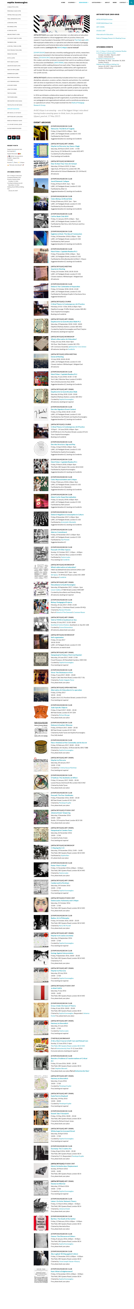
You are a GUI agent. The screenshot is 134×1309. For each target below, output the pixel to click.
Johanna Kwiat (64, 1209)
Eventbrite (71, 349)
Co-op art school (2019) (14, 124)
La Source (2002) (12, 85)
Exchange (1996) (12, 26)
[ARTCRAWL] (59, 62)
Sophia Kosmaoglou (66, 399)
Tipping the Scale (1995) (14, 14)
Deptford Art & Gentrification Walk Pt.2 (66, 322)
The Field (78, 40)
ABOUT (107, 2)
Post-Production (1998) (14, 50)
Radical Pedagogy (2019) (14, 120)
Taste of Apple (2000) (13, 69)
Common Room (79, 612)
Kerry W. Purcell (65, 926)
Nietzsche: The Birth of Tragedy (63, 129)
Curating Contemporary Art (105, 59)
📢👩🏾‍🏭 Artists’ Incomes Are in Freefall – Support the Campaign (15, 158)
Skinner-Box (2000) (12, 73)
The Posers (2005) (12, 97)
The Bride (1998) (11, 42)
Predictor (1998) (12, 54)
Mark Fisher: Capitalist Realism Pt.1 (64, 462)
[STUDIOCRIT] (44, 57)
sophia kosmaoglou (17, 2)
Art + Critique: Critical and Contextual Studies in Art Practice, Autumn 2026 (111, 52)
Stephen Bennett (61, 1068)
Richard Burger (64, 715)
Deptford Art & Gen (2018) (15, 116)
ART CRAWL (100, 27)
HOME (63, 2)
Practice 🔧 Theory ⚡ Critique (15, 162)
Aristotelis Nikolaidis (68, 522)
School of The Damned (64, 612)
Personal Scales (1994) (14, 11)
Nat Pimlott (65, 540)
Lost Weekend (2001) (13, 81)
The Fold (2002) (11, 93)
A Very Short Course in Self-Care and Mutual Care (69, 1041)
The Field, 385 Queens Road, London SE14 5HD (68, 1046)
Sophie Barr (65, 855)
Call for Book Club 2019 (59, 216)
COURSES (71, 2)
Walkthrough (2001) (13, 77)
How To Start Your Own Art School (64, 164)
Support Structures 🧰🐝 (14, 153)
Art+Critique (62, 47)
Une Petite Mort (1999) (13, 65)
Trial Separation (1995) (14, 18)
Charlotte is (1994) (12, 7)
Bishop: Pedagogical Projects (61, 602)
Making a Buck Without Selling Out (107, 64)
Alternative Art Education (104, 34)
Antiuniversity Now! (63, 1048)
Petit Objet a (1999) (12, 61)
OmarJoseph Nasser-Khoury (69, 1261)
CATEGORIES (96, 2)
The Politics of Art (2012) (14, 105)
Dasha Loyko (65, 557)
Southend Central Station (60, 625)
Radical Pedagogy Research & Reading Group (111, 38)
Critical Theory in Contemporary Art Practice (68, 427)
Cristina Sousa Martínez (68, 768)
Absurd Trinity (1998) (13, 34)
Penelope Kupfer (65, 803)
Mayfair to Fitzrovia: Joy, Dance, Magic (65, 146)
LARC (87, 40)
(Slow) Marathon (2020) (14, 128)
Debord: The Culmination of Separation (65, 286)
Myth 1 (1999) (11, 58)
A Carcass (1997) (12, 30)
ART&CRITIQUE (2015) (13, 108)
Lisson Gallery (56, 590)
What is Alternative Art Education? (64, 339)
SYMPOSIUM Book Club (104, 23)
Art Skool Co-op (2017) (14, 112)
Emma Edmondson (66, 627)
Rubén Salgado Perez (66, 680)
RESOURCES (83, 2)
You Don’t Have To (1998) (14, 38)
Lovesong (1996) (12, 22)
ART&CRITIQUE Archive (104, 19)
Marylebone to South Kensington (63, 585)
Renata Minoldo (65, 610)
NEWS (115, 2)
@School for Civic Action (77, 347)
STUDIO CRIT (100, 31)
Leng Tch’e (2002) (12, 89)
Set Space (54, 575)
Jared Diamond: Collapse (60, 181)
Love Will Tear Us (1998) (14, 46)
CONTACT (123, 2)
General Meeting (57, 357)
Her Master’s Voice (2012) (14, 101)
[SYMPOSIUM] (39, 52)
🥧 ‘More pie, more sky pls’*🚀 (15, 165)
